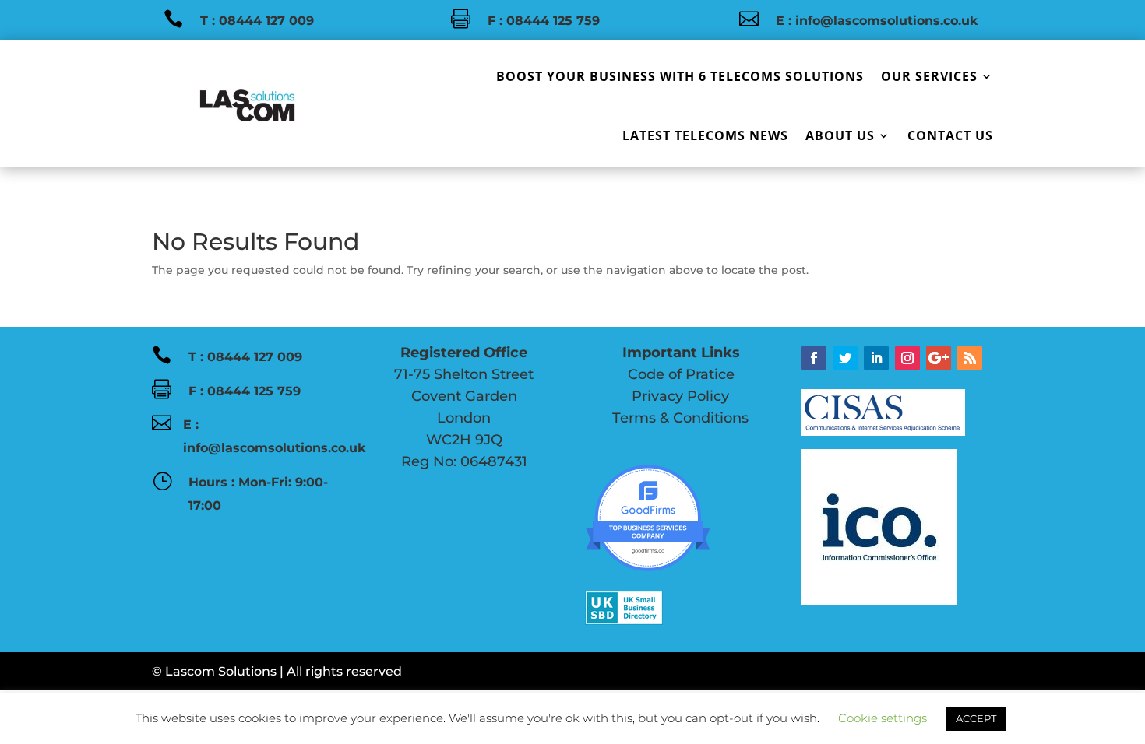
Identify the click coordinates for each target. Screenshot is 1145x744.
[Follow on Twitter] (845, 358)
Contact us (950, 135)
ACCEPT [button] (976, 718)
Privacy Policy (657, 396)
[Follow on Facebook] (814, 358)
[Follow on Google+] (938, 358)
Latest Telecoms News (705, 135)
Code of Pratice (660, 374)
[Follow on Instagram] (907, 358)
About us (840, 135)
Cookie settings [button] (882, 718)
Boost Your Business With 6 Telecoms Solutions (680, 76)
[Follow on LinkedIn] (876, 358)
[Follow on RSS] (969, 358)
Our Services (929, 76)
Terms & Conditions (678, 417)
